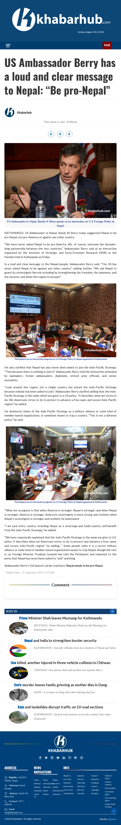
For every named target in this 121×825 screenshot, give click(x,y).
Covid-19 (36, 795)
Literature (55, 794)
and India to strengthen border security (60, 640)
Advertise (95, 779)
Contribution (68, 793)
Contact (94, 776)
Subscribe (81, 783)
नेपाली (107, 45)
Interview (45, 787)
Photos (45, 794)
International (45, 783)
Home (36, 780)
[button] (114, 811)
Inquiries (80, 776)
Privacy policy (110, 788)
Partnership (68, 786)
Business (55, 783)
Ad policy (94, 793)
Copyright (95, 790)
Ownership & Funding (110, 805)
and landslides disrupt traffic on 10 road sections (60, 707)
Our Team (67, 779)
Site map (80, 790)
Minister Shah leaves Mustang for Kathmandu (60, 618)
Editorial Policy (108, 777)
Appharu (112, 819)
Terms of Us (68, 790)
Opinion (36, 787)
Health (55, 787)
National (36, 783)
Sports (45, 791)
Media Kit (67, 783)
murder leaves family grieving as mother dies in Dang (60, 685)
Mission (80, 779)
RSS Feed (81, 786)
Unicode (80, 793)
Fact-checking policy (110, 799)
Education (36, 791)
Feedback (95, 783)
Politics (55, 780)
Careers (94, 786)
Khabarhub (24, 112)
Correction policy (109, 793)
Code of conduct (108, 783)
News (45, 780)
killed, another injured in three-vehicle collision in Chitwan (60, 663)
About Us (67, 776)
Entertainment (55, 791)
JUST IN (11, 611)
